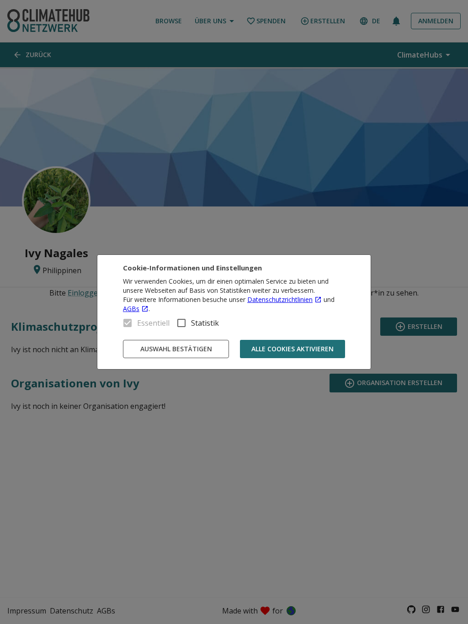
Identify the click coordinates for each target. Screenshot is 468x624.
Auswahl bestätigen (176, 348)
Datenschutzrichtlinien (280, 299)
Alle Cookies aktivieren (292, 348)
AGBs (131, 308)
